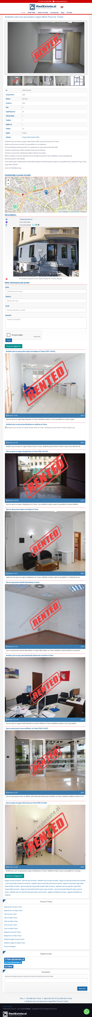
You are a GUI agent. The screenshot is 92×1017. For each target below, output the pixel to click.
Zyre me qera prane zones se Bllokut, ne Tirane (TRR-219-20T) (27, 728)
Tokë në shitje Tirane (11, 921)
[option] (15, 81)
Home (23, 12)
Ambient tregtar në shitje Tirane (14, 943)
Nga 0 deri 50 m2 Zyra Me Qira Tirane (58, 998)
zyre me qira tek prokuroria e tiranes (18, 883)
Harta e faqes (7, 1006)
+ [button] (8, 180)
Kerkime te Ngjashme (14, 876)
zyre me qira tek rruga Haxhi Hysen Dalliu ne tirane (38, 886)
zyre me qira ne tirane (29, 880)
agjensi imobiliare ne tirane (57, 892)
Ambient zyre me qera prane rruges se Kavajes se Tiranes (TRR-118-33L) (30, 351)
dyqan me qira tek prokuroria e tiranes (72, 880)
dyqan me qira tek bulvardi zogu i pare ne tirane (37, 889)
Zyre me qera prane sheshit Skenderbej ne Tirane (22, 582)
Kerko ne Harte (43, 12)
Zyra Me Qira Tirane (33, 998)
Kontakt (69, 12)
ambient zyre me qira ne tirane (48, 880)
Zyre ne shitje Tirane (11, 928)
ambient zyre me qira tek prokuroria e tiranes (46, 883)
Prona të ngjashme (13, 346)
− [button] (8, 183)
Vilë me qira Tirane (10, 914)
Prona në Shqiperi (10, 946)
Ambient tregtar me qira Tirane (14, 939)
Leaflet (60, 212)
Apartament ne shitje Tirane (13, 910)
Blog (62, 12)
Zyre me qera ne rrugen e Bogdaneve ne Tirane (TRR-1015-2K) (27, 451)
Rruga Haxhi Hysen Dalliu (30, 137)
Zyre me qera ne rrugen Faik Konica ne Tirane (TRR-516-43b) (26, 803)
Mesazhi (8, 315)
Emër (7, 287)
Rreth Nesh (31, 12)
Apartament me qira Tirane (13, 907)
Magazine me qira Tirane (12, 932)
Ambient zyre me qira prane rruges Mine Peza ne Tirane (47, 1001)
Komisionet (54, 12)
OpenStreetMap (74, 212)
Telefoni (8, 296)
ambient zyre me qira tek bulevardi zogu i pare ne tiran (28, 892)
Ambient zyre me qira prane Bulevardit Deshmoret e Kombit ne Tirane (29, 655)
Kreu (21, 998)
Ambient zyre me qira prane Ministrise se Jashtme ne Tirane (26, 424)
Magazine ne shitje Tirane (12, 936)
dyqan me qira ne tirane (13, 880)
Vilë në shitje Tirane (10, 918)
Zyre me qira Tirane (10, 925)
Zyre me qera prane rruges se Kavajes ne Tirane (22, 509)
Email (7, 306)
